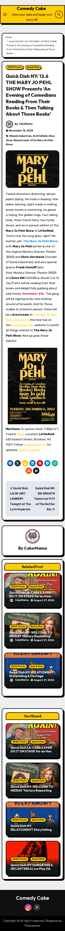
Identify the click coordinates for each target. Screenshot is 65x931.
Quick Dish (33, 67)
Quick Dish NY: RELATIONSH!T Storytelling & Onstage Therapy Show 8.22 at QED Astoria (32, 831)
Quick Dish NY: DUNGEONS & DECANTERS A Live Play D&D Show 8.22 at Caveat (32, 868)
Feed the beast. (29, 450)
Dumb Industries (21, 136)
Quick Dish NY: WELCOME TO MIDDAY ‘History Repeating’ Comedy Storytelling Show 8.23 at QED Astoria (32, 792)
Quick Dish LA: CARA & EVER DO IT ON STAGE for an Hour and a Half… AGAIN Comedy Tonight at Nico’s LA (32, 753)
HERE (20, 434)
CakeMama (26, 123)
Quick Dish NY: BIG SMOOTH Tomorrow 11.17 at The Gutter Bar (44, 499)
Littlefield (41, 136)
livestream (22, 140)
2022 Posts (14, 67)
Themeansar (32, 925)
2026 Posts (18, 586)
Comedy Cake (31, 8)
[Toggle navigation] (5, 14)
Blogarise (52, 921)
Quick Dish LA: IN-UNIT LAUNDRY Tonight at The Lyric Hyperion (20, 499)
